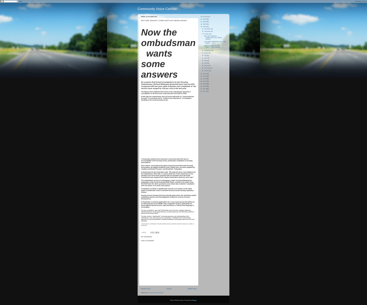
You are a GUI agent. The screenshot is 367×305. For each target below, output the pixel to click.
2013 (204, 91)
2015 (204, 86)
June (206, 58)
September (207, 50)
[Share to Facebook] (157, 232)
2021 (204, 26)
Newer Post (146, 289)
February (207, 68)
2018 (204, 78)
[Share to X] (155, 232)
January (207, 70)
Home (169, 289)
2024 (204, 19)
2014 (204, 89)
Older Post (192, 289)
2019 (204, 76)
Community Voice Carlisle (157, 9)
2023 (204, 21)
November (207, 31)
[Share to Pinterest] (158, 232)
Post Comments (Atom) (156, 292)
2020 (204, 74)
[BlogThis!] (153, 232)
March (206, 65)
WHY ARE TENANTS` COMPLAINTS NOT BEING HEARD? (213, 37)
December (207, 29)
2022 (204, 24)
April (205, 63)
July (205, 55)
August (206, 53)
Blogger (194, 300)
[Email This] (151, 232)
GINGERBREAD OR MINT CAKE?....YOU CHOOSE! (212, 46)
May (205, 60)
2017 (204, 81)
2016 (204, 84)
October (207, 34)
